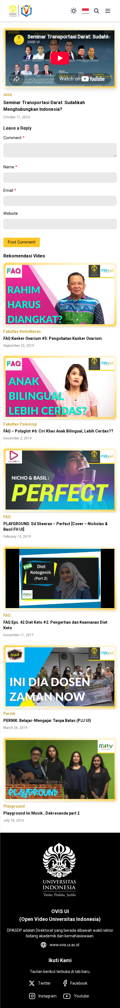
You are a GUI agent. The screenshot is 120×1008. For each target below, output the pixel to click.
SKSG (7, 95)
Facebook (78, 983)
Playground (14, 806)
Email (9, 190)
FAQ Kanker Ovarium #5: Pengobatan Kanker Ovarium (52, 338)
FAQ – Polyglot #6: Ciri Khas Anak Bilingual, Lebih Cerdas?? (58, 431)
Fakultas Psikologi (20, 424)
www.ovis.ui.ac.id (64, 945)
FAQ (7, 517)
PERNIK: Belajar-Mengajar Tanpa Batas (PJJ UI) (47, 720)
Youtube (81, 996)
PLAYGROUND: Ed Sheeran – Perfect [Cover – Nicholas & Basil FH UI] (55, 527)
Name (10, 167)
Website (10, 213)
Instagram (48, 996)
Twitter (44, 983)
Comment (14, 138)
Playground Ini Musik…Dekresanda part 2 (41, 813)
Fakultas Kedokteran (22, 331)
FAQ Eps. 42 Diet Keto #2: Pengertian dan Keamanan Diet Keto (55, 625)
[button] (96, 11)
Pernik (9, 713)
